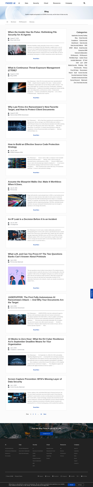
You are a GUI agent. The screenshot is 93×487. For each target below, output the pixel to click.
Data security (13, 115)
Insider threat (16, 40)
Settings (80, 484)
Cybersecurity (20, 349)
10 (41, 414)
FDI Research (23, 22)
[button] (19, 3)
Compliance (13, 349)
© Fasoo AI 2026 (9, 476)
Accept (71, 484)
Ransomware (25, 115)
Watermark (20, 262)
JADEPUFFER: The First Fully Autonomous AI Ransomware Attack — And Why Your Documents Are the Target (36, 300)
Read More (36, 58)
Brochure (13, 22)
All (7, 22)
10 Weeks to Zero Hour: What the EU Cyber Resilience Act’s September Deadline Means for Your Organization (36, 341)
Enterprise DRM (18, 152)
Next (45, 414)
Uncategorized (14, 224)
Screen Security (14, 387)
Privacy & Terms (18, 476)
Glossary (31, 22)
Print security (13, 189)
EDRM (15, 75)
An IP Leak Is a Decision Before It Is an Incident (32, 219)
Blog (11, 40)
